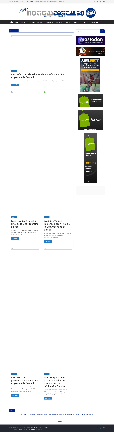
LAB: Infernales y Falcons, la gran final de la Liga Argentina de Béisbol (57, 225)
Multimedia (94, 22)
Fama (76, 22)
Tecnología (84, 414)
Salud (91, 414)
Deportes (14, 70)
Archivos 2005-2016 (57, 422)
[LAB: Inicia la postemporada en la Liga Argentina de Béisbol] (25, 310)
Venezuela (24, 22)
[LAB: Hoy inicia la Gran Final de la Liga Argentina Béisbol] (25, 153)
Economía (48, 22)
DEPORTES (59, 22)
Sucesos (39, 22)
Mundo (32, 22)
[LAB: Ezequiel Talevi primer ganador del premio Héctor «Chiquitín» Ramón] (58, 310)
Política (48, 414)
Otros (84, 22)
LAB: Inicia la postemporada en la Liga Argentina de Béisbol (24, 380)
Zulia (16, 22)
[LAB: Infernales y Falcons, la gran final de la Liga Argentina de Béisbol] (58, 153)
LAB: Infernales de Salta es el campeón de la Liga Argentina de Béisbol (37, 76)
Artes (68, 22)
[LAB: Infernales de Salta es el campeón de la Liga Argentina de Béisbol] (41, 52)
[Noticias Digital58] (11, 22)
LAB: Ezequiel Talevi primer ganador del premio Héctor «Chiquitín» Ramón (55, 382)
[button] (52, 22)
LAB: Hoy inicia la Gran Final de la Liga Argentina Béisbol (24, 223)
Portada (23, 414)
